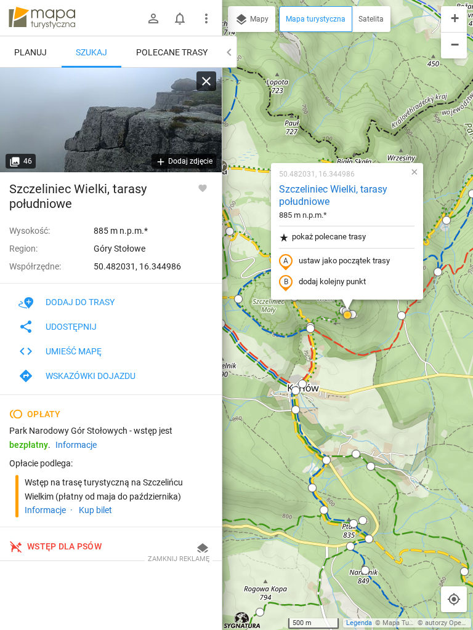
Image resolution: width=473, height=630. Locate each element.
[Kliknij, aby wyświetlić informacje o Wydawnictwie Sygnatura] (242, 620)
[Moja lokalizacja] (454, 599)
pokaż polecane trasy (329, 236)
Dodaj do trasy (80, 302)
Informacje (76, 445)
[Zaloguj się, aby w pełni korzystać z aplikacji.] (202, 188)
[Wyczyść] (206, 81)
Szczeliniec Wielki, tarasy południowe (333, 195)
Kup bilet (95, 510)
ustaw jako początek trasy (344, 260)
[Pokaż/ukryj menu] (206, 18)
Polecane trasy (172, 52)
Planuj (30, 52)
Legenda (359, 623)
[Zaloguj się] (153, 18)
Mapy (258, 19)
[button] (229, 231)
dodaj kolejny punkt (332, 281)
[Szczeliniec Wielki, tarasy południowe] (111, 120)
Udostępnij (71, 327)
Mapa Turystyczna (410, 623)
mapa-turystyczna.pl (42, 18)
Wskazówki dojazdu (90, 376)
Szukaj (91, 52)
